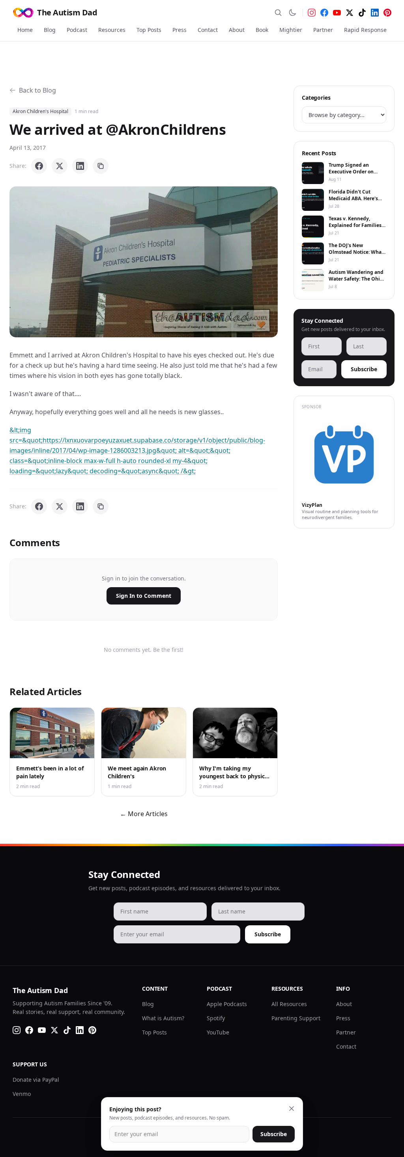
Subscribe (364, 369)
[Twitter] (350, 13)
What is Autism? (163, 1018)
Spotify (216, 1018)
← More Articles (144, 813)
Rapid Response (365, 29)
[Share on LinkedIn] (80, 166)
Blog (50, 29)
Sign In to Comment (143, 595)
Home (25, 29)
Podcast (77, 29)
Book (262, 29)
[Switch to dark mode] (292, 13)
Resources (111, 29)
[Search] (278, 13)
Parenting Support (295, 1018)
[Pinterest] (387, 13)
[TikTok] (362, 13)
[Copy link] (100, 166)
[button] (143, 261)
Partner (323, 29)
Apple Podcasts (227, 1004)
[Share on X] (59, 166)
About (237, 29)
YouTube (218, 1032)
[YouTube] (337, 13)
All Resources (289, 1004)
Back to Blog (37, 90)
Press (179, 29)
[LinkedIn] (375, 13)
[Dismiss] (291, 1108)
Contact (208, 29)
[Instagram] (312, 13)
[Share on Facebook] (39, 166)
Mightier (290, 29)
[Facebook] (324, 13)
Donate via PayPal (36, 1079)
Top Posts (149, 29)
